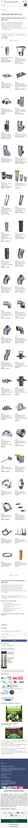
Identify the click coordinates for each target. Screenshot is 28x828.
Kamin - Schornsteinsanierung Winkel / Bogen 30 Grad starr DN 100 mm (6, 288)
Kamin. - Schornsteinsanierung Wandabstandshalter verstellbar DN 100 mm (20, 516)
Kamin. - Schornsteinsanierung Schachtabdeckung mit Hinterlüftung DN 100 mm (6, 416)
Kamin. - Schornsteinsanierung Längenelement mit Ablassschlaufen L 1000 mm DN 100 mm (6, 209)
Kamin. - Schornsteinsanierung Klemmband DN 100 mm (6, 563)
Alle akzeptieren (14, 820)
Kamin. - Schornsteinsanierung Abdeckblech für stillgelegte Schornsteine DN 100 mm (6, 442)
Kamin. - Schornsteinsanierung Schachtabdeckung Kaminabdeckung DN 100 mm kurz (6, 390)
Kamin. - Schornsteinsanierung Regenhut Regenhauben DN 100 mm (20, 59)
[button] (23, 1)
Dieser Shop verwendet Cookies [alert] (14, 791)
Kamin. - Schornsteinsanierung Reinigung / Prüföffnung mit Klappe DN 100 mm (6, 135)
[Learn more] (10, 1)
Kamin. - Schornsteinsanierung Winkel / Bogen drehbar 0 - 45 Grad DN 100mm (7, 339)
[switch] (4, 813)
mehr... (10, 29)
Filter (4, 34)
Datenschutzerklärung (5, 808)
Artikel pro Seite (20, 34)
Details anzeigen (14, 826)
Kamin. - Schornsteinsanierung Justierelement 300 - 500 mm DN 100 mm (20, 209)
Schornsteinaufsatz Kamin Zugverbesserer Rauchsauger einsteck (7, 59)
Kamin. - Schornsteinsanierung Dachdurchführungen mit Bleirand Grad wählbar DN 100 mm (21, 85)
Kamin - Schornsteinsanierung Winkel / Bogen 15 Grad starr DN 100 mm (20, 262)
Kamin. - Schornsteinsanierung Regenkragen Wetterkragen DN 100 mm (7, 110)
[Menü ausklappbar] (1, 1)
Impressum (13, 808)
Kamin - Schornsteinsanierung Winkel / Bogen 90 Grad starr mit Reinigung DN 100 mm (7, 313)
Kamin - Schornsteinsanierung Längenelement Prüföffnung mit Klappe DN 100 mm (7, 263)
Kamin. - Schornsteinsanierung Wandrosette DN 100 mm (6, 492)
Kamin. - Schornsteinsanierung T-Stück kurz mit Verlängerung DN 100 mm (6, 184)
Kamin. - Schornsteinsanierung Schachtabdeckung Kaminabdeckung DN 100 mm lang (20, 390)
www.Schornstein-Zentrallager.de (8, 783)
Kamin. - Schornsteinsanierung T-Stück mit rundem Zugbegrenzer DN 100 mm (21, 159)
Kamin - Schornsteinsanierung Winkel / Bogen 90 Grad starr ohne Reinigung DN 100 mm (20, 313)
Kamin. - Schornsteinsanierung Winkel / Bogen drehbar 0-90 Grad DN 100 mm (21, 339)
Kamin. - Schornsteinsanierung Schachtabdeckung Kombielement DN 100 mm (21, 363)
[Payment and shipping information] (4, 678)
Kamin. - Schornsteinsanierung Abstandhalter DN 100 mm (21, 540)
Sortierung (10, 34)
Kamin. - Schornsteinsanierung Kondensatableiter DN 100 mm (7, 468)
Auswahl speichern (14, 824)
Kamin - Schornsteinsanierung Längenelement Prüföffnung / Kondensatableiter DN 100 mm (7, 236)
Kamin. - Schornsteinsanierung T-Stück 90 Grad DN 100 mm (21, 134)
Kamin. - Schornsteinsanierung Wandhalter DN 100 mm (6, 540)
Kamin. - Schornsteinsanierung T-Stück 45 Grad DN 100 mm (7, 159)
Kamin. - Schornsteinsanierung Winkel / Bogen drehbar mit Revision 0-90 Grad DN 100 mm (7, 364)
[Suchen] (25, 4)
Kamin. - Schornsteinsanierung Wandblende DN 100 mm (20, 492)
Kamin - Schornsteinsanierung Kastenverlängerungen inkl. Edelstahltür (20, 468)
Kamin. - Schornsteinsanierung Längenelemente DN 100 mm (20, 184)
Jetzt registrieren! (9, 645)
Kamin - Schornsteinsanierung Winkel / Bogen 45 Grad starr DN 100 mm (20, 288)
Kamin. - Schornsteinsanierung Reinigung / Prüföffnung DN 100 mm (20, 110)
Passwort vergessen (5, 643)
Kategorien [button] (4, 624)
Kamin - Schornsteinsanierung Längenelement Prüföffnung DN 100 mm (20, 235)
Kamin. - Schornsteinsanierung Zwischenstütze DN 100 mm (6, 516)
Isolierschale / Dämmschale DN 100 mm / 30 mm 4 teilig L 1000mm (21, 563)
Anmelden (14, 640)
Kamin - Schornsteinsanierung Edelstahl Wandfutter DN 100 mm (20, 442)
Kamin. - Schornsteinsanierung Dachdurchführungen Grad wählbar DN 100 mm (7, 84)
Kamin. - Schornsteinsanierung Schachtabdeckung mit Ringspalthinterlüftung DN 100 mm (21, 416)
